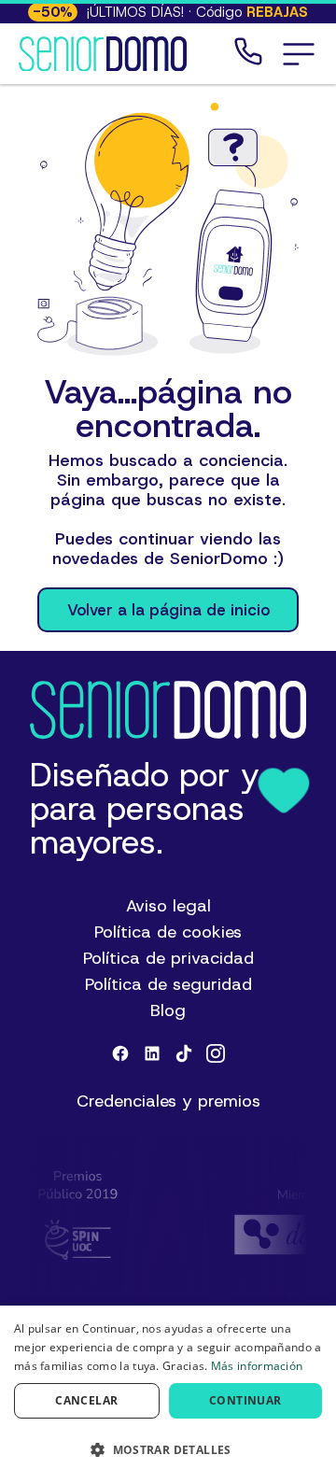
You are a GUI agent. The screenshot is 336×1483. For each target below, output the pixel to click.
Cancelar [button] (86, 1400)
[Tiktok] (184, 1053)
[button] (298, 54)
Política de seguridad (168, 984)
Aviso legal (168, 906)
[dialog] (168, 1394)
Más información (257, 1366)
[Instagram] (216, 1053)
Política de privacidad (168, 958)
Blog (168, 1010)
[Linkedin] (152, 1053)
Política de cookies (168, 932)
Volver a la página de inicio (168, 610)
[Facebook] (120, 1053)
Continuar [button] (245, 1400)
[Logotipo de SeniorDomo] (103, 54)
